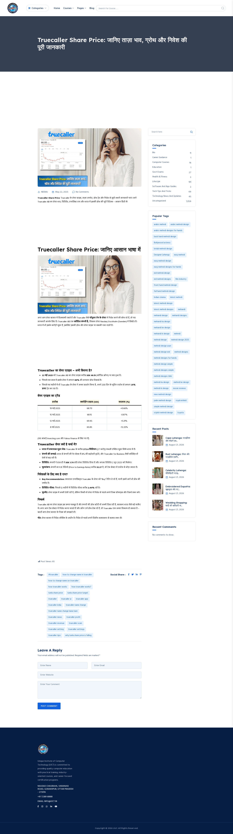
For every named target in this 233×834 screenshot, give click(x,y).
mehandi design (161, 315)
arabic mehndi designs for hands (168, 230)
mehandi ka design (162, 321)
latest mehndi (176, 297)
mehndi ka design (161, 382)
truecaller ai (66, 599)
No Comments (82, 192)
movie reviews (179, 388)
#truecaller (53, 574)
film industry (180, 279)
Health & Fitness (159, 176)
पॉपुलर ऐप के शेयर (98, 318)
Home (57, 8)
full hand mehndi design (164, 291)
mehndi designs (181, 352)
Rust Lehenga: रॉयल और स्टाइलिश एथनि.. (177, 455)
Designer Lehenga (161, 254)
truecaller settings (76, 629)
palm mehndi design (162, 400)
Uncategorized (159, 201)
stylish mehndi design (163, 412)
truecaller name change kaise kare (63, 611)
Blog (91, 8)
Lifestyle (156, 181)
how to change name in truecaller (77, 574)
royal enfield (181, 400)
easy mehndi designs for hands (167, 267)
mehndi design (160, 339)
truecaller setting (56, 629)
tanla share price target (77, 593)
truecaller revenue (56, 623)
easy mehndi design (162, 261)
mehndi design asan (162, 346)
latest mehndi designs (163, 309)
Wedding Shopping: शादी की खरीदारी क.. (176, 504)
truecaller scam (75, 623)
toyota (180, 412)
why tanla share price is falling (78, 635)
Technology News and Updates (166, 196)
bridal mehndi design (163, 248)
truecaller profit (73, 617)
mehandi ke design (162, 327)
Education (157, 167)
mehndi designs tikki (163, 376)
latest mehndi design (163, 303)
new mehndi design (162, 394)
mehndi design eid (162, 352)
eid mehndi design (162, 273)
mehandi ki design (161, 333)
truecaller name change (76, 605)
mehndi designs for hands (165, 358)
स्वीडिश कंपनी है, (81, 321)
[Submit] (191, 131)
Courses (67, 8)
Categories (37, 8)
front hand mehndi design (165, 285)
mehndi (177, 333)
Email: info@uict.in (47, 801)
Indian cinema (160, 297)
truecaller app (82, 599)
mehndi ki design (161, 388)
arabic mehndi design (180, 224)
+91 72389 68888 (45, 796)
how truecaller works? (81, 586)
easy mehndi (179, 254)
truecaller (52, 599)
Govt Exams (158, 172)
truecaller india (54, 605)
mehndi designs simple (164, 370)
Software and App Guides (164, 186)
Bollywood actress (162, 242)
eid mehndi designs (162, 279)
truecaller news (55, 617)
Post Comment (49, 706)
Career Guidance (159, 157)
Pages (80, 8)
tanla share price (55, 593)
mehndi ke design (181, 382)
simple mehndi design (163, 406)
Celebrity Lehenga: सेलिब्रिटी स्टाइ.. (176, 472)
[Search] (222, 8)
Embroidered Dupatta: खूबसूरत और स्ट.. (178, 488)
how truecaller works (57, 586)
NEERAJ (44, 192)
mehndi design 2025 (180, 339)
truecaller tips (54, 635)
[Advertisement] (116, 92)
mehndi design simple (163, 364)
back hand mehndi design (165, 236)
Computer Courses (160, 162)
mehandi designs (179, 315)
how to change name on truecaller (63, 580)
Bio (153, 152)
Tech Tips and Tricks (161, 191)
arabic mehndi (160, 224)
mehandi (181, 309)
